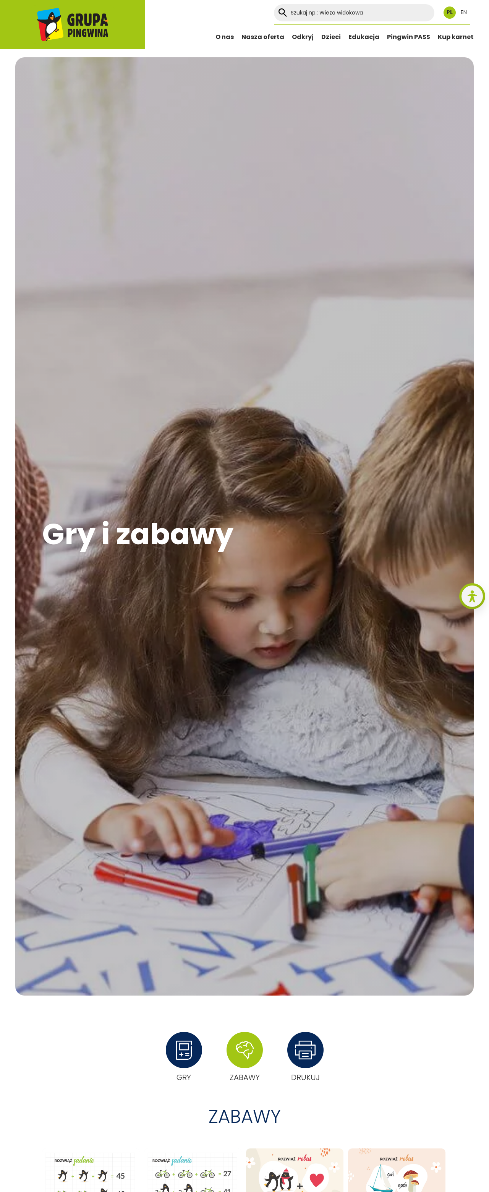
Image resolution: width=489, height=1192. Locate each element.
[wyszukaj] (283, 12)
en (464, 12)
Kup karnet (456, 36)
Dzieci (331, 36)
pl (450, 12)
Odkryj (303, 36)
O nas (224, 36)
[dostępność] (472, 596)
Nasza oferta (262, 36)
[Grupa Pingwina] (72, 24)
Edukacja (363, 36)
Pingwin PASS (408, 36)
